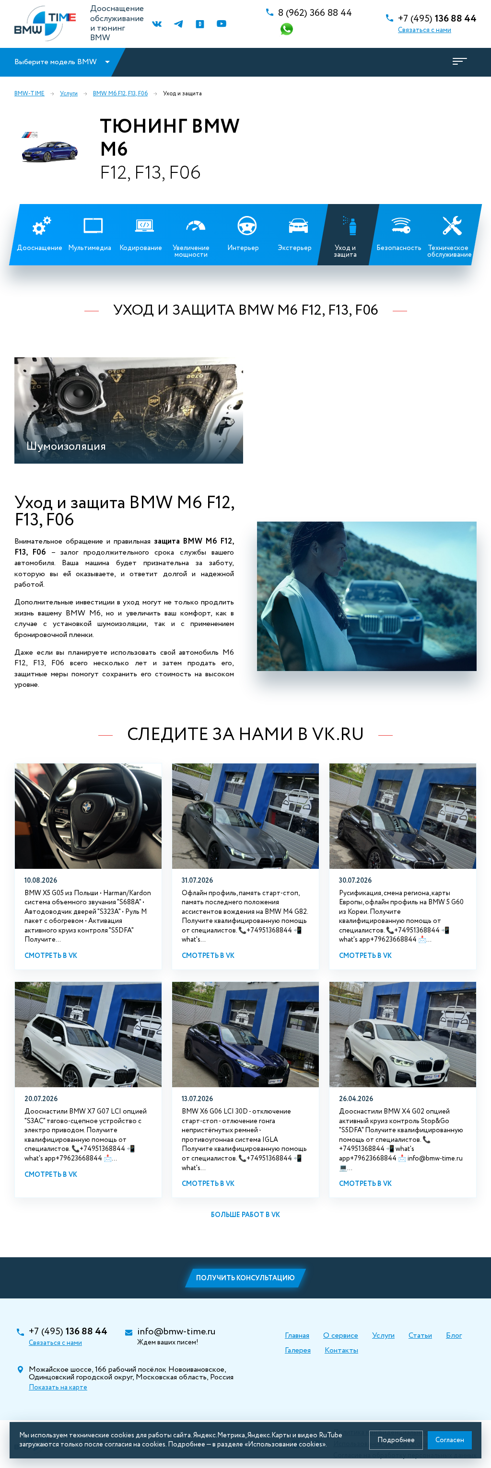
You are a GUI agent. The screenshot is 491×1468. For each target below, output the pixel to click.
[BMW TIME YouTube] (221, 24)
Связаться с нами (424, 30)
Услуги (69, 94)
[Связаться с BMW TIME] (287, 30)
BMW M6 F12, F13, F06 (120, 94)
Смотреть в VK (50, 956)
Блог (454, 1335)
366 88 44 (315, 13)
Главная (297, 1335)
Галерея (298, 1350)
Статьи (420, 1335)
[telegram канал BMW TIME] (178, 24)
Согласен (449, 1440)
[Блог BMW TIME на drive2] (199, 24)
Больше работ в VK (245, 1215)
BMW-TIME (29, 94)
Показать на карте (58, 1387)
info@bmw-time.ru (176, 1332)
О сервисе (340, 1335)
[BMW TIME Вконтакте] (156, 24)
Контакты (341, 1350)
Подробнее (396, 1440)
